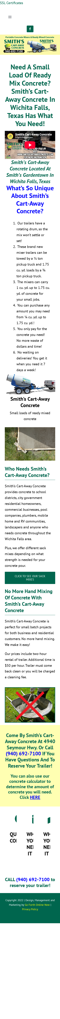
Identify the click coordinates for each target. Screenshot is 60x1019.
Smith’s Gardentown (27, 175)
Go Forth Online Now (37, 905)
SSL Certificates (11, 3)
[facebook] (30, 29)
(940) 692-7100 (23, 753)
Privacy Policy (30, 909)
